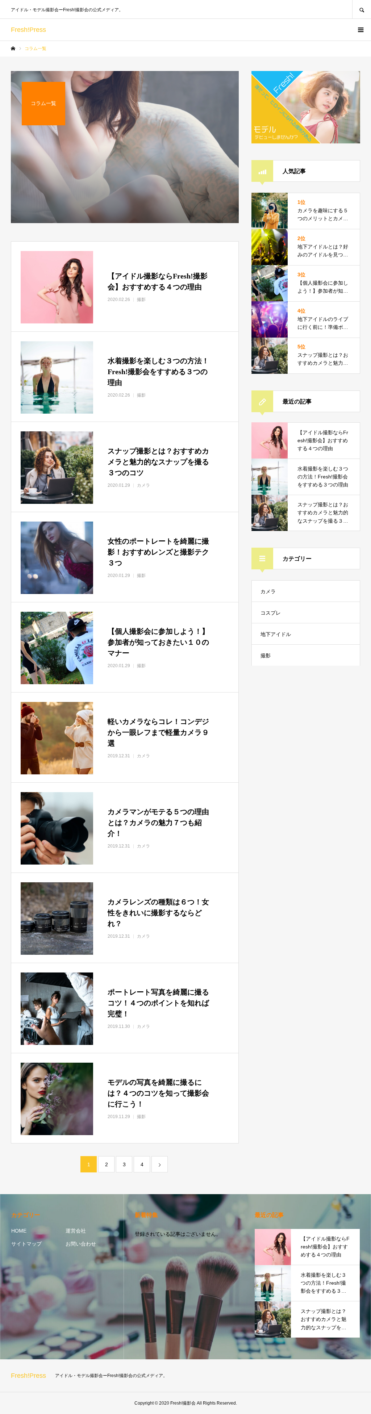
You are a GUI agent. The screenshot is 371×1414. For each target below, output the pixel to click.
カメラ (268, 591)
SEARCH (361, 9)
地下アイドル (275, 634)
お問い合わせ (81, 1244)
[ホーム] (13, 48)
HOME (18, 1231)
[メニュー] (360, 30)
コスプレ (270, 613)
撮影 (265, 655)
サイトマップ (26, 1244)
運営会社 (76, 1231)
